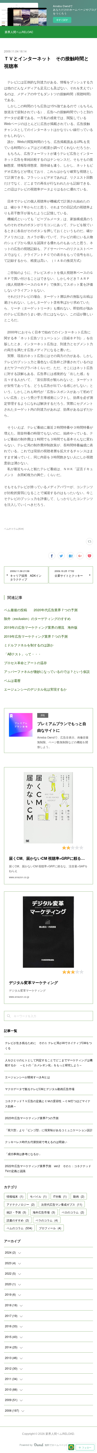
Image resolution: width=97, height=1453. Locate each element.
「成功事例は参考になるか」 (23, 1154)
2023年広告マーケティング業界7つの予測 (31, 1118)
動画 (78, 1196)
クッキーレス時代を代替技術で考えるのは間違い (36, 1142)
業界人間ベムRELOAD (19, 32)
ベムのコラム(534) (14, 528)
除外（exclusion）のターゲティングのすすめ (37, 618)
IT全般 (60, 1196)
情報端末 (15, 1196)
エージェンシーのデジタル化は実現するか (35, 689)
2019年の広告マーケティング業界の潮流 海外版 (40, 627)
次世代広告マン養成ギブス (61, 1204)
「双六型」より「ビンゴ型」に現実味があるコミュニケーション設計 (49, 1130)
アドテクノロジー (21, 1204)
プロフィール (50, 1228)
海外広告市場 (44, 1212)
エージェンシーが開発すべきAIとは (27, 1077)
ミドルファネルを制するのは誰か (28, 645)
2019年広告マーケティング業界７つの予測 (36, 636)
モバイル (38, 1196)
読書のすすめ (18, 1220)
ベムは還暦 (12, 680)
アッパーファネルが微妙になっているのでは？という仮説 (47, 671)
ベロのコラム (73, 1212)
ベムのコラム (19, 1228)
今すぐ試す (62, 19)
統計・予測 (16, 1212)
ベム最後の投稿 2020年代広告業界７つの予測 (40, 609)
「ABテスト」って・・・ (22, 654)
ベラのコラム (47, 1220)
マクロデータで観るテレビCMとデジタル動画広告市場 (39, 1089)
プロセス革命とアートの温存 (25, 662)
